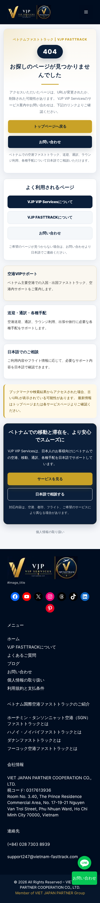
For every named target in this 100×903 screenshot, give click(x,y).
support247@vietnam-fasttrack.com (42, 856)
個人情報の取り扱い (50, 532)
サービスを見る (50, 478)
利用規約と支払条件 (25, 688)
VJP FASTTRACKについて (50, 217)
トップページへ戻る (50, 126)
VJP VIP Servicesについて (50, 201)
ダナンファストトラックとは (34, 740)
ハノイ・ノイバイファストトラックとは (44, 732)
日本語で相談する (50, 494)
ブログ (13, 663)
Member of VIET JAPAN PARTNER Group (50, 893)
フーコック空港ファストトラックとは (42, 748)
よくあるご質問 (21, 655)
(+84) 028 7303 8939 (28, 844)
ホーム (13, 638)
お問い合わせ (50, 142)
